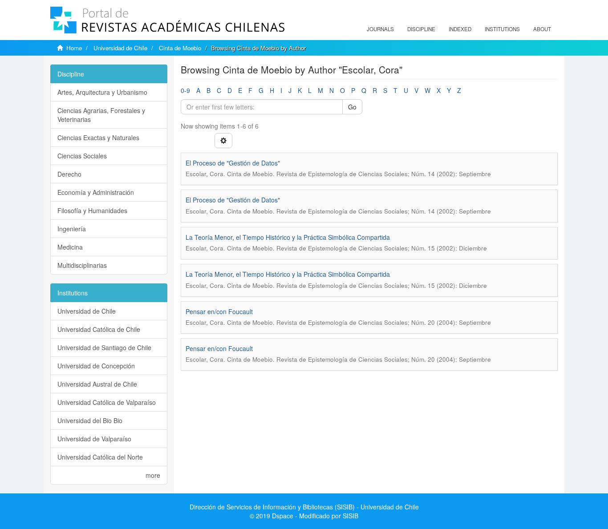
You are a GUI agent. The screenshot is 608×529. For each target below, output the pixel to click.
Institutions (502, 28)
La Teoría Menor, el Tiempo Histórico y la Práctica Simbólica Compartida (288, 237)
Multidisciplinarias (82, 265)
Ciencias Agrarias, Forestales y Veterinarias (101, 115)
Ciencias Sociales (82, 155)
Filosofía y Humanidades (92, 210)
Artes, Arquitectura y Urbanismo (102, 92)
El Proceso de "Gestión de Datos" (233, 162)
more (153, 475)
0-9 (185, 90)
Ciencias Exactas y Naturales (98, 137)
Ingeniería (71, 228)
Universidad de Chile (120, 48)
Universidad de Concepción (96, 365)
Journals (380, 28)
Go (352, 106)
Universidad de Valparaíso (94, 438)
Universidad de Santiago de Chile (104, 347)
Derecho (69, 174)
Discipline (421, 28)
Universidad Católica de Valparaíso (106, 402)
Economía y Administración (95, 192)
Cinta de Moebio (180, 48)
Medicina (70, 246)
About (542, 28)
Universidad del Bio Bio (89, 420)
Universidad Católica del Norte (100, 456)
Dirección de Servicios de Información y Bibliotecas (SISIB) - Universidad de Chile (304, 506)
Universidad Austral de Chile (97, 384)
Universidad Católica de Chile (98, 329)
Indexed (460, 28)
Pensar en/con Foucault (219, 311)
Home (74, 48)
